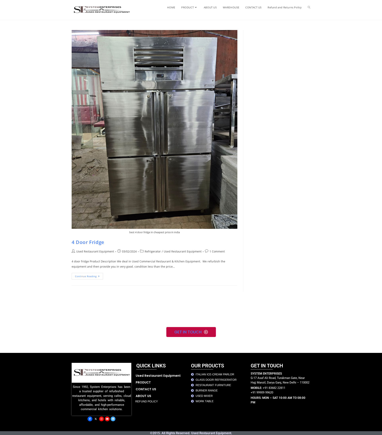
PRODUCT (143, 382)
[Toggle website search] (309, 7)
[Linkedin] (113, 419)
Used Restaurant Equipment (95, 251)
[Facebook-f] (90, 419)
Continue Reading (89, 275)
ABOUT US (143, 396)
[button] (163, 382)
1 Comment (217, 251)
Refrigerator (153, 251)
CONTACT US (146, 389)
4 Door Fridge (88, 242)
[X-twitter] (95, 419)
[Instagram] (101, 419)
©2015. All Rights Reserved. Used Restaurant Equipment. (191, 433)
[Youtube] (107, 419)
